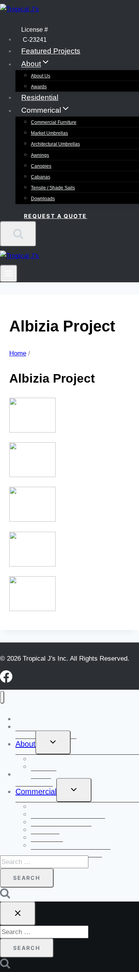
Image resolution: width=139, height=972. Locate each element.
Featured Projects (50, 51)
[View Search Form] (18, 234)
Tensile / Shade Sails (53, 188)
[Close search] (18, 914)
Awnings (40, 155)
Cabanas (40, 177)
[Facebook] (6, 680)
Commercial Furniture (53, 122)
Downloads (43, 198)
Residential (39, 97)
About (25, 744)
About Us (40, 76)
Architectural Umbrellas (55, 144)
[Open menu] (8, 273)
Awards (39, 86)
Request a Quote (55, 216)
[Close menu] (2, 697)
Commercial (35, 791)
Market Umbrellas (49, 133)
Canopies (41, 166)
